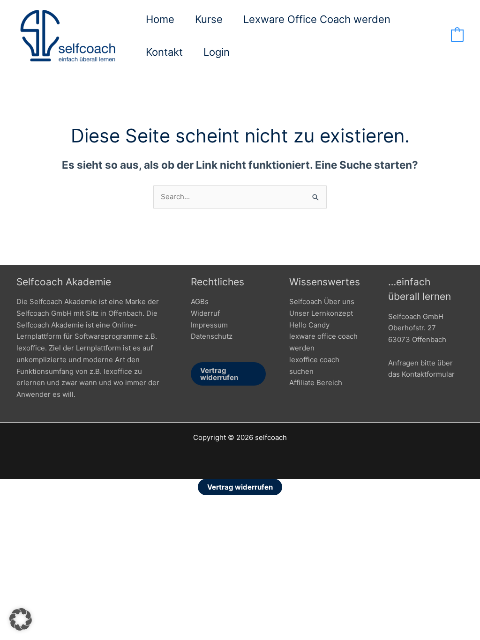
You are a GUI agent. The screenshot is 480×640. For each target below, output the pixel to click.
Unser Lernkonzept (321, 313)
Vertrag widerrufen (219, 374)
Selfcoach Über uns (321, 301)
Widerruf (205, 313)
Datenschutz (211, 336)
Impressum (209, 324)
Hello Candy (309, 324)
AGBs (200, 301)
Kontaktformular (428, 374)
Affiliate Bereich (315, 382)
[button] (20, 619)
